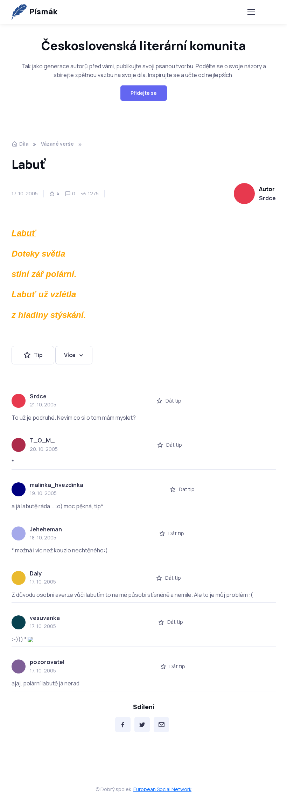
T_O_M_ (42, 440)
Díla (23, 143)
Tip (38, 355)
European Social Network (162, 789)
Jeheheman (46, 529)
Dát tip (173, 400)
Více (70, 355)
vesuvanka (45, 618)
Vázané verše (57, 143)
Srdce (267, 198)
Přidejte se (144, 93)
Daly (36, 573)
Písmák (43, 11)
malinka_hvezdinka (56, 485)
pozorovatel (47, 662)
